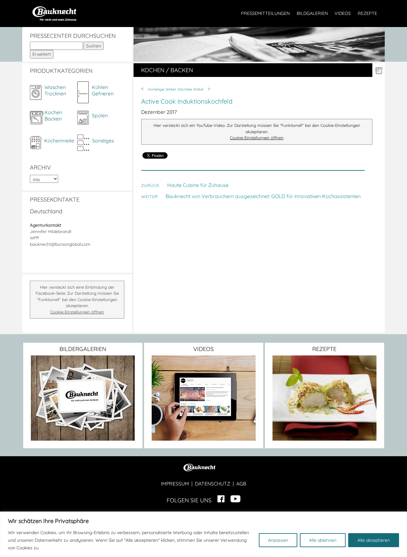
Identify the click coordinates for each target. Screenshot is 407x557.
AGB (241, 483)
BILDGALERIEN (312, 13)
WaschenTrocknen (55, 90)
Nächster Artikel (191, 89)
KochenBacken (53, 115)
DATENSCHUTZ (212, 483)
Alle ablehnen (322, 540)
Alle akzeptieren (373, 540)
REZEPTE (367, 13)
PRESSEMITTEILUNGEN (265, 13)
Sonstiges (103, 140)
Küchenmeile (59, 140)
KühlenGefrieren (103, 90)
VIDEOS (343, 13)
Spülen (100, 115)
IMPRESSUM (175, 483)
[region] (203, 534)
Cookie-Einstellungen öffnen (77, 311)
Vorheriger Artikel (162, 89)
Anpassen (278, 540)
